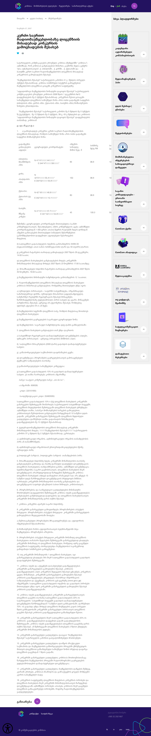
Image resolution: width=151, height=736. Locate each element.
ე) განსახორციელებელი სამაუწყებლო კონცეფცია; (41, 365)
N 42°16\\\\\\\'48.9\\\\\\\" (45, 192)
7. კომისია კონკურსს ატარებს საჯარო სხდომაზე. (40, 503)
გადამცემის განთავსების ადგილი (25, 146)
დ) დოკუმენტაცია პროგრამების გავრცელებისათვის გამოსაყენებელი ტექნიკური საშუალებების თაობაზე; (50, 359)
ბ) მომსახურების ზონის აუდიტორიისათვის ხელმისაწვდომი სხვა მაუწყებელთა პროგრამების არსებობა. (47, 530)
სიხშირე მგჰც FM (98, 147)
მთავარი (21, 18)
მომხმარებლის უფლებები (45, 6)
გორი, (21, 173)
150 (71, 177)
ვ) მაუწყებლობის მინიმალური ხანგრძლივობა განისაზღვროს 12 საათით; (51, 277)
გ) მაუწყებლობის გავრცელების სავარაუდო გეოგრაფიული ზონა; (47, 319)
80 (71, 194)
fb (107, 729)
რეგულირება (64, 6)
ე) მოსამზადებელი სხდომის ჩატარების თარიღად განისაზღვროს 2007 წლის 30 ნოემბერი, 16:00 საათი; (53, 270)
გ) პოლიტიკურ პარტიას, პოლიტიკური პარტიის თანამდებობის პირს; (49, 455)
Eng (112, 6)
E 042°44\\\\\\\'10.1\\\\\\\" (45, 197)
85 (71, 161)
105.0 (92, 212)
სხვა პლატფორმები (125, 18)
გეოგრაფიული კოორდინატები (48, 146)
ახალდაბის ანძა (24, 180)
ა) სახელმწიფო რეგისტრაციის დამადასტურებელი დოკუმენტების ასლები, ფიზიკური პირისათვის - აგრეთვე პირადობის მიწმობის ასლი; (52, 337)
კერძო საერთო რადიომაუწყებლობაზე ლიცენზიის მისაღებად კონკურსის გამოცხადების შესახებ (48, 40)
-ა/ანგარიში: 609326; (27, 385)
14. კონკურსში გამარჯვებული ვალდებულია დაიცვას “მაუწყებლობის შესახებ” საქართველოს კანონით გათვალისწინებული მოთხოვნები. (49, 636)
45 (71, 212)
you (120, 729)
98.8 (92, 161)
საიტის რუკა (47, 713)
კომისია (28, 6)
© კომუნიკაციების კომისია (32, 729)
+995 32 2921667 (117, 714)
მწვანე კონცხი (22, 215)
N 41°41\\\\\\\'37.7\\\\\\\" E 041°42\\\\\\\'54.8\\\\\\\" (48, 212)
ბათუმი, (22, 208)
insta (127, 729)
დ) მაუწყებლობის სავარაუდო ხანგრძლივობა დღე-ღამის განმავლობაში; (51, 324)
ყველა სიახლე (36, 18)
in (114, 729)
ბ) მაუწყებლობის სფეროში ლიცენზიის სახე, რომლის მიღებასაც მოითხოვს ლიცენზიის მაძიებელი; (52, 312)
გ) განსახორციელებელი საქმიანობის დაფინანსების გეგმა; (45, 352)
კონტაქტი (34, 713)
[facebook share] (37, 701)
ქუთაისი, (23, 190)
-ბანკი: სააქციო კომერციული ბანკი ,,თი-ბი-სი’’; (40, 379)
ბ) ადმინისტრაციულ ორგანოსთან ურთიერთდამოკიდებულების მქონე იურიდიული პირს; (50, 448)
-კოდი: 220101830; (26, 390)
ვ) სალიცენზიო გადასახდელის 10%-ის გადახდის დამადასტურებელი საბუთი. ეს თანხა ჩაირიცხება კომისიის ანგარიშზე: (50, 373)
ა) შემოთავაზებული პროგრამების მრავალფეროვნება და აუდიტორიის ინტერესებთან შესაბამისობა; (50, 522)
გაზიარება (24, 701)
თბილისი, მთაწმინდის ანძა (24, 161)
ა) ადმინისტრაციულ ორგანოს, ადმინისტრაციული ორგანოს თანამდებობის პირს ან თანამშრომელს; (52, 440)
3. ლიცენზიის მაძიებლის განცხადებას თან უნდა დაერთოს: (45, 330)
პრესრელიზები (54, 18)
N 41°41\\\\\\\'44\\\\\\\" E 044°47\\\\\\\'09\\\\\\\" (49, 161)
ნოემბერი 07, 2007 (24, 28)
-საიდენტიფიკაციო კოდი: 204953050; (36, 395)
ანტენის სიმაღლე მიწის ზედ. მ (78, 146)
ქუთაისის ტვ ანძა (25, 198)
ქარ (118, 6)
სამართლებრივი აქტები (82, 6)
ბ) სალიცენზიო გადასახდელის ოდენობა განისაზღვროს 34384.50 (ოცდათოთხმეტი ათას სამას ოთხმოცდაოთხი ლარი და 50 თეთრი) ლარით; (53, 245)
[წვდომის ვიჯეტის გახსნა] (8, 728)
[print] (23, 53)
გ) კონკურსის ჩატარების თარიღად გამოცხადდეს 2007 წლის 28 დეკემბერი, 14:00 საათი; (53, 253)
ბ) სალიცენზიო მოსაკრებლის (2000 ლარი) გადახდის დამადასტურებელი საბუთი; (51, 345)
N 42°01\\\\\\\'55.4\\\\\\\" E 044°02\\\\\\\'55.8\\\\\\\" (50, 177)
